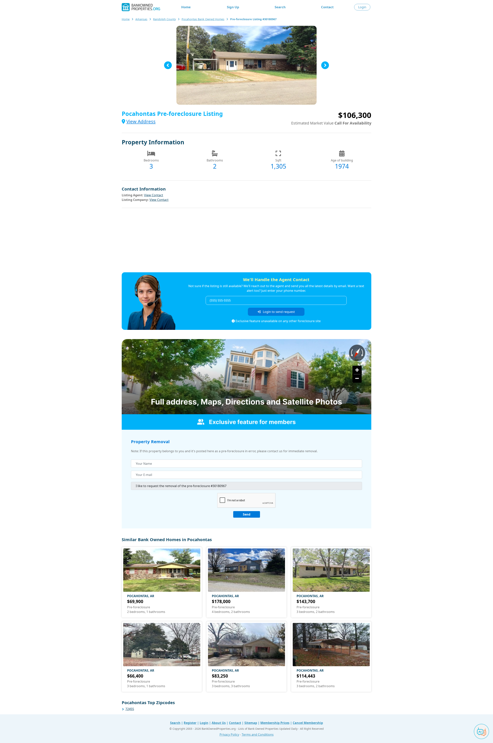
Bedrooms (151, 160)
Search (280, 7)
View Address (141, 121)
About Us (219, 723)
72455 (129, 709)
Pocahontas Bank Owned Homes (203, 19)
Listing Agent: (132, 195)
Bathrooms (215, 160)
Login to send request (278, 312)
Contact (327, 7)
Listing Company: (135, 200)
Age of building (342, 160)
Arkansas (141, 19)
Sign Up (233, 7)
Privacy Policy (229, 734)
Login (362, 7)
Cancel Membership (308, 723)
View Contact (153, 195)
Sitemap (250, 723)
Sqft (278, 160)
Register (190, 723)
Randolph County (164, 19)
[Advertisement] (246, 241)
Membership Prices (274, 723)
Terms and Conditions (258, 734)
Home (186, 7)
